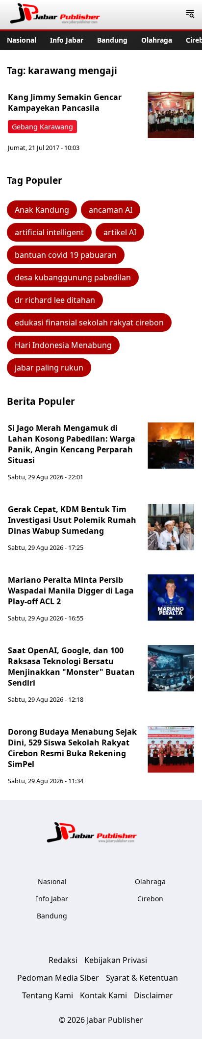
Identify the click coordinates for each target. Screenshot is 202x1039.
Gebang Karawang (42, 126)
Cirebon (150, 898)
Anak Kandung (42, 209)
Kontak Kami (103, 995)
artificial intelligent (49, 232)
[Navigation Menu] (190, 14)
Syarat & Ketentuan (142, 977)
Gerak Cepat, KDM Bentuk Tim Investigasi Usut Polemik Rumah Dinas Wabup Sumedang (72, 520)
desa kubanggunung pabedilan (73, 277)
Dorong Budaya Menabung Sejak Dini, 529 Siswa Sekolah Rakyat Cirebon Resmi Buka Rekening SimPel (72, 747)
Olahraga (156, 40)
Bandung (112, 40)
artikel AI (119, 232)
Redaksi (63, 960)
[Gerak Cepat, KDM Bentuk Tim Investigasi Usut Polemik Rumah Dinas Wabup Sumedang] (171, 527)
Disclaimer (153, 995)
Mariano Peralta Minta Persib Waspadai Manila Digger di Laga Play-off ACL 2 (71, 590)
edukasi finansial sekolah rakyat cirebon (89, 322)
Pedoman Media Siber (58, 977)
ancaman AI (110, 209)
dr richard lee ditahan (55, 300)
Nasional (21, 40)
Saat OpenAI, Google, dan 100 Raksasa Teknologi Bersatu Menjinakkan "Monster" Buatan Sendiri (71, 666)
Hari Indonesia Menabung (63, 345)
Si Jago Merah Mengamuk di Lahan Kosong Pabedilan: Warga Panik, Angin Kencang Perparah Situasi (71, 444)
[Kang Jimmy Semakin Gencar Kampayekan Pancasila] (171, 115)
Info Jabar (66, 40)
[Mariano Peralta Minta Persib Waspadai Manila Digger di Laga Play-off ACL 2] (171, 597)
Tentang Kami (47, 995)
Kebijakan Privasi (115, 960)
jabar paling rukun (49, 367)
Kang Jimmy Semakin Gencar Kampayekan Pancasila (65, 102)
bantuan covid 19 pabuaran (66, 254)
